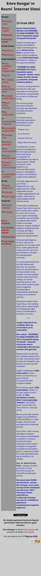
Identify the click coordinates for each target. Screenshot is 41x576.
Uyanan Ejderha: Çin (7, 186)
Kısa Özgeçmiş (5, 221)
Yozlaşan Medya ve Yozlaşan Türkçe (9, 165)
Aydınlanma (9, 50)
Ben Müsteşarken (7, 113)
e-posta (31, 529)
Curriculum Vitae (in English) (7, 230)
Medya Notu (9, 54)
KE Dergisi (8, 212)
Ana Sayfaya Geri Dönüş (7, 242)
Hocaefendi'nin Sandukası (8, 175)
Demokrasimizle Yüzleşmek (9, 122)
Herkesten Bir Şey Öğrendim (8, 129)
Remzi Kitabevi (5, 29)
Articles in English (6, 40)
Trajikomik (8, 192)
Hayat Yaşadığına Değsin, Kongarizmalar (8, 67)
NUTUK (7, 75)
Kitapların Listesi (7, 22)
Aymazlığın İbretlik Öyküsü (8, 96)
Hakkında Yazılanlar (7, 206)
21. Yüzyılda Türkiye (8, 80)
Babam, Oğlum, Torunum (6, 105)
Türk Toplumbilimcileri (9, 149)
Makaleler (7, 35)
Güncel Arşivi (9, 237)
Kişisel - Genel (9, 196)
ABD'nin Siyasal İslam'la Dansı (8, 89)
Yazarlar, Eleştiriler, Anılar (9, 156)
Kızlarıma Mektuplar (7, 143)
